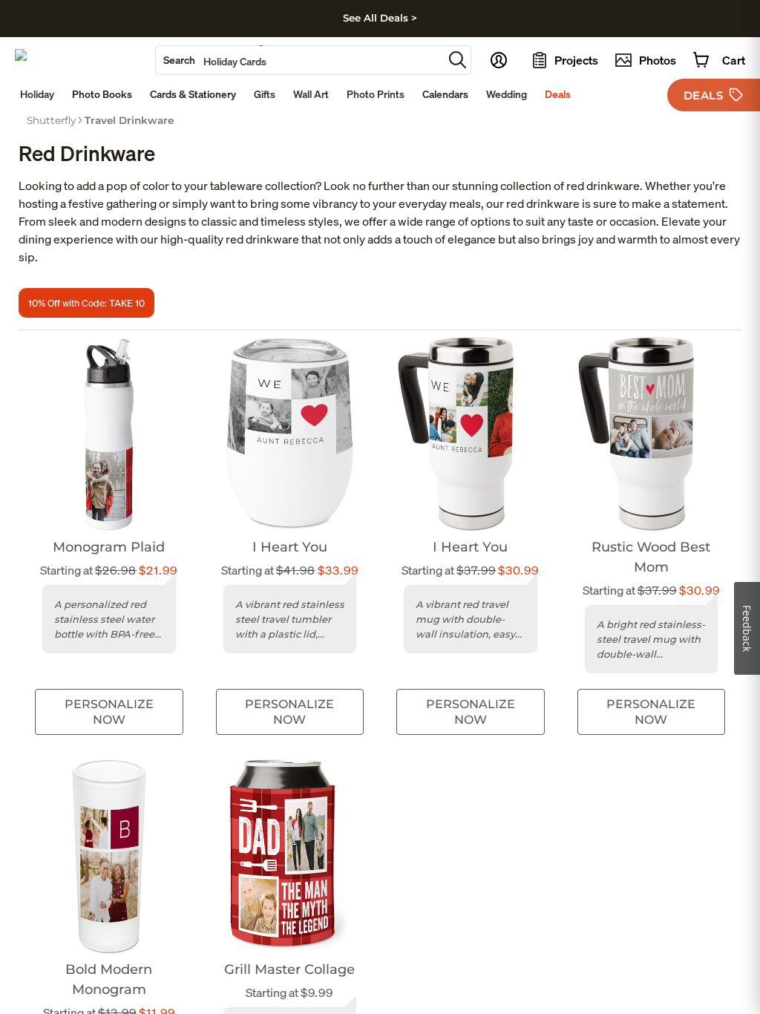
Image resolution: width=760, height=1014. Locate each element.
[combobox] (299, 60)
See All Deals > (380, 18)
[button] (458, 60)
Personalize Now (109, 712)
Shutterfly (51, 120)
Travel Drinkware (129, 120)
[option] (51, 120)
